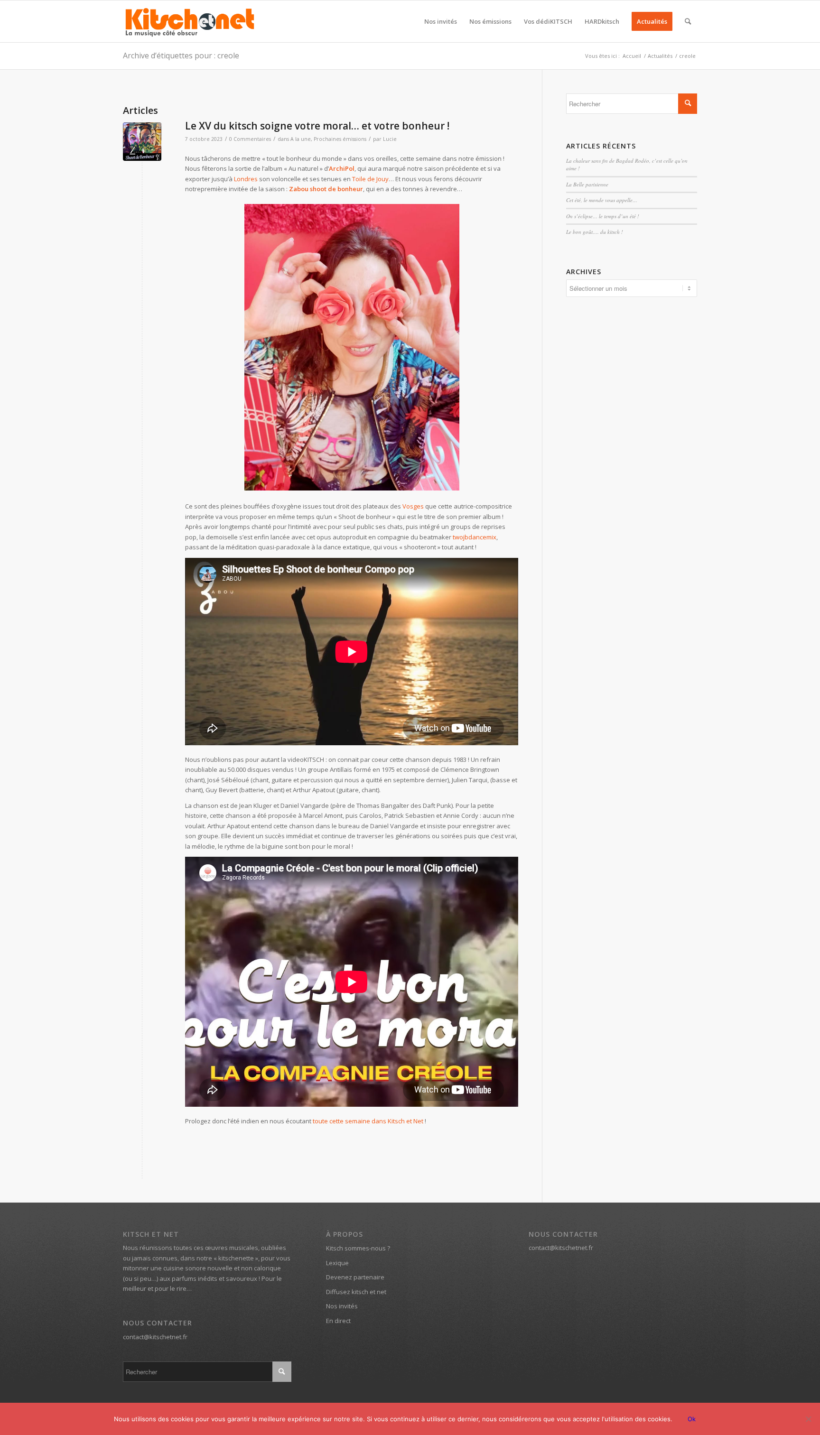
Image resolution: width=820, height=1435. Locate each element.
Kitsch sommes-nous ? (358, 1248)
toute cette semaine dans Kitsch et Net (368, 1121)
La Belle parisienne (587, 184)
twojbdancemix (474, 537)
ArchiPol (341, 168)
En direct (338, 1320)
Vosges (413, 506)
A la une (300, 139)
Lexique (337, 1263)
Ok (692, 1419)
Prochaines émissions (340, 139)
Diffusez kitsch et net (356, 1291)
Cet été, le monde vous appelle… (601, 200)
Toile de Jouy (370, 179)
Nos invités (342, 1306)
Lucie (390, 139)
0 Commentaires (250, 139)
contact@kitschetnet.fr (155, 1337)
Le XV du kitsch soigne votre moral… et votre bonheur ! (317, 125)
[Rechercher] (688, 21)
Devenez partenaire (355, 1277)
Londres (246, 179)
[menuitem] (440, 21)
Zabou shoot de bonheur (326, 189)
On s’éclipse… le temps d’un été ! (602, 216)
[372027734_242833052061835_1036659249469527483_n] (142, 141)
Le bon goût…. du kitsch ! (594, 231)
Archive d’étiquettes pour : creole (181, 55)
